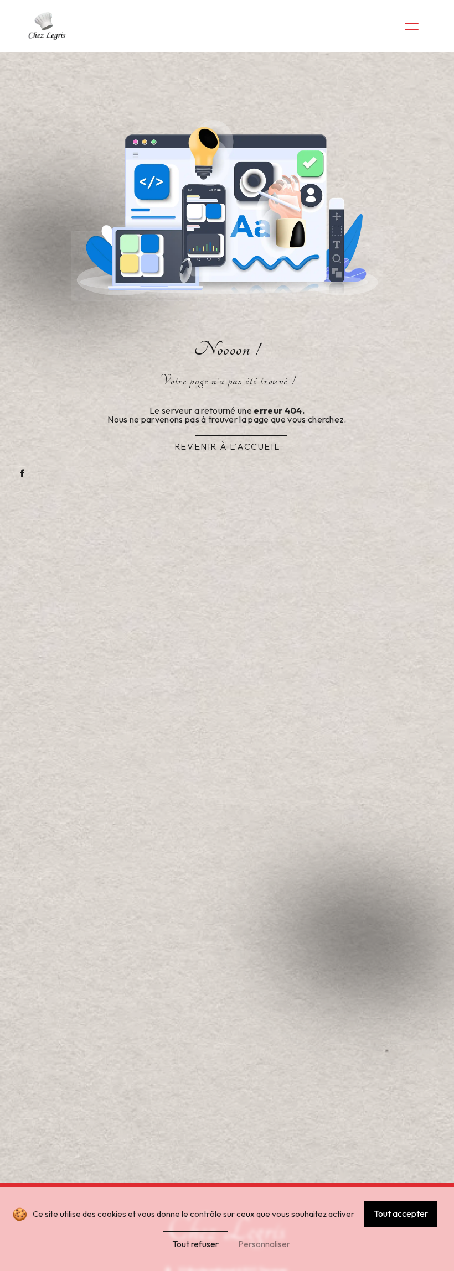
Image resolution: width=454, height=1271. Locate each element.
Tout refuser (195, 1243)
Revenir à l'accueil (227, 446)
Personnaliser (264, 1243)
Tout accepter (401, 1213)
